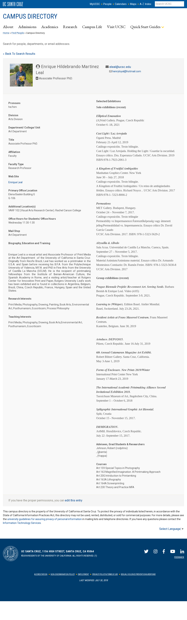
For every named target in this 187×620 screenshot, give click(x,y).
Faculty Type (16, 164)
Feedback (179, 557)
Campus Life (92, 26)
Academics (49, 26)
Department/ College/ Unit (24, 127)
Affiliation (14, 152)
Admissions (27, 26)
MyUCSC (95, 4)
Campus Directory (30, 16)
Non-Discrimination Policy (63, 574)
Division (13, 115)
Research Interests (19, 298)
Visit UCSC (116, 26)
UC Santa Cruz (13, 4)
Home (6, 33)
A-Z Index (145, 4)
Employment (83, 574)
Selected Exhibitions (108, 101)
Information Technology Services (22, 522)
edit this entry (73, 500)
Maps (133, 4)
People (107, 4)
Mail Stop (14, 231)
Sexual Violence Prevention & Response (138, 574)
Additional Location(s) (22, 206)
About (8, 26)
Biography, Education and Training (29, 243)
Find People (18, 33)
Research (70, 26)
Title (11, 139)
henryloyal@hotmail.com (126, 71)
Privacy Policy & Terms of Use (105, 574)
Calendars (121, 4)
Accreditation (40, 574)
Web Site (13, 176)
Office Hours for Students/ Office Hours (32, 218)
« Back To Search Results (19, 53)
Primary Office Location (22, 190)
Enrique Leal (15, 182)
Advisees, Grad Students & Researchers (120, 444)
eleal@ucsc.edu (120, 67)
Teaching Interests (19, 316)
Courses (101, 464)
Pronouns (14, 103)
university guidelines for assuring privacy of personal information (44, 519)
